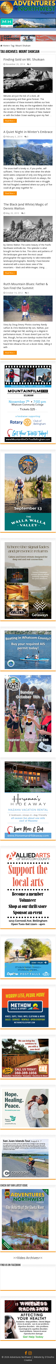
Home (5, 45)
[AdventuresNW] (28, 7)
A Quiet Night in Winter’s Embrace (28, 132)
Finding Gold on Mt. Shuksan (23, 59)
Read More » (10, 121)
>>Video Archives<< (27, 1258)
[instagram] (30, 1353)
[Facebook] (25, 1353)
